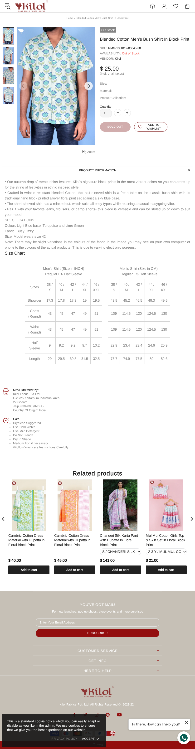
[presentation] (3, 518)
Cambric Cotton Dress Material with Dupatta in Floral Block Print (26, 540)
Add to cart (29, 570)
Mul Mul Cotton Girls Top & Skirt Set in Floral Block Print (165, 540)
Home (70, 18)
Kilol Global (31, 6)
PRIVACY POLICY (64, 738)
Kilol (118, 58)
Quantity (106, 106)
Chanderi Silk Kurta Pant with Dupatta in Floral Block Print (119, 540)
